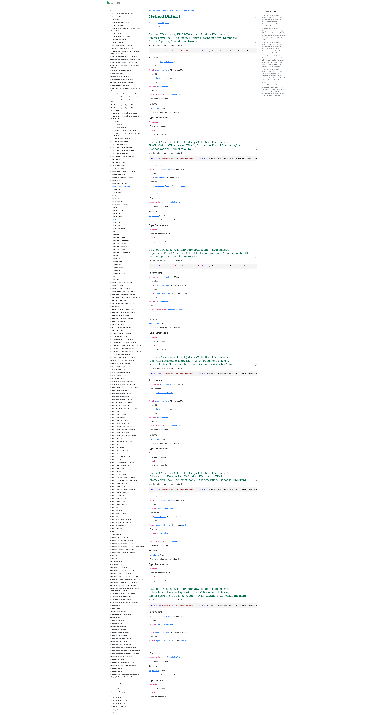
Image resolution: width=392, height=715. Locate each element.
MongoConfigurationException (121, 426)
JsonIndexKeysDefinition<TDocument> (123, 342)
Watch (114, 276)
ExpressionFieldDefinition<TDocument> (124, 56)
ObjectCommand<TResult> (120, 537)
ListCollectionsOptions (118, 369)
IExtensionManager (117, 168)
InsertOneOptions (117, 330)
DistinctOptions (116, 19)
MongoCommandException (120, 423)
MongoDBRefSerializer (118, 447)
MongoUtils (115, 516)
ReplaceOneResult (117, 660)
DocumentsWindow (117, 33)
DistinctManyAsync (118, 228)
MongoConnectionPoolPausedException (124, 435)
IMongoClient (115, 180)
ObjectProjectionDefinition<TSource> (123, 543)
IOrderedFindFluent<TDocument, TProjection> (126, 297)
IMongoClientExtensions (119, 183)
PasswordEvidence (117, 561)
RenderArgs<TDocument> (119, 636)
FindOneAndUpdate (119, 249)
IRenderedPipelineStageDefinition (122, 303)
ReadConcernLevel (117, 621)
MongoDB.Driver (154, 11)
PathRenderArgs (116, 564)
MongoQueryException (118, 498)
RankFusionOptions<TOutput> (121, 615)
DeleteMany (116, 207)
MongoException (116, 459)
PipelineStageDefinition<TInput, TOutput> (124, 576)
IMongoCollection (166, 62)
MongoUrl (114, 507)
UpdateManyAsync (119, 267)
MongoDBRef (115, 444)
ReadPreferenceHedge (119, 627)
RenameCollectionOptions (120, 633)
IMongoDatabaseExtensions (120, 288)
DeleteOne (116, 213)
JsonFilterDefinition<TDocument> (122, 339)
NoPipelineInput (116, 534)
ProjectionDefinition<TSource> (121, 600)
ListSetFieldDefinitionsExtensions (122, 381)
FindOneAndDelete (118, 237)
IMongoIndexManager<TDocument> (123, 291)
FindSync (115, 255)
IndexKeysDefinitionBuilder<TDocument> (124, 312)
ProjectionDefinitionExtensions (121, 596)
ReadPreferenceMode (118, 630)
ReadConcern (115, 618)
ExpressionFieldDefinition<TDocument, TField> (126, 59)
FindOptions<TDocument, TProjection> (123, 130)
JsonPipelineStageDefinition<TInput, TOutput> (126, 345)
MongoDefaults (116, 453)
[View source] (256, 17)
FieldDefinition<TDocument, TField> (122, 80)
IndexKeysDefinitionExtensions (121, 315)
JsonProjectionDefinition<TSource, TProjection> (126, 351)
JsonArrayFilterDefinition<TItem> (122, 333)
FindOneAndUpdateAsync (121, 252)
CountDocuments (118, 201)
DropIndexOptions (117, 42)
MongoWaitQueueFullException (121, 519)
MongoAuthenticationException (121, 402)
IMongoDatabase (117, 285)
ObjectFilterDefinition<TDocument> (122, 540)
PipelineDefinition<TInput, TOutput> (122, 570)
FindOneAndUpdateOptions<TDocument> (125, 113)
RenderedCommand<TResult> (121, 639)
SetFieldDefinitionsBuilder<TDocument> (124, 701)
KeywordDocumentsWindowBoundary (123, 360)
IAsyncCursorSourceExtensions (121, 147)
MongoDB (161, 23)
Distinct (114, 219)
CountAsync (116, 198)
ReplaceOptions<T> (117, 672)
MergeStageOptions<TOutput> (121, 393)
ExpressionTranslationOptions (121, 71)
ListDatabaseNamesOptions (120, 372)
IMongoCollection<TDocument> (121, 282)
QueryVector (115, 606)
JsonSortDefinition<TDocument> (121, 354)
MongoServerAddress (118, 501)
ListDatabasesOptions (118, 375)
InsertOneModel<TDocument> (121, 327)
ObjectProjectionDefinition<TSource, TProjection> (127, 546)
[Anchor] (199, 41)
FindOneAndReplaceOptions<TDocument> (125, 105)
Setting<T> (114, 710)
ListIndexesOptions (117, 378)
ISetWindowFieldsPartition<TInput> (122, 309)
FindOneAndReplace (119, 243)
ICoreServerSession (117, 165)
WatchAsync (116, 279)
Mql (112, 531)
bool (183, 186)
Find (113, 231)
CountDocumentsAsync (120, 204)
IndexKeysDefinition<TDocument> (122, 318)
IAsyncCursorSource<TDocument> (122, 150)
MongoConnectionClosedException (123, 429)
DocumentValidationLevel (119, 25)
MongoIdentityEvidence (119, 474)
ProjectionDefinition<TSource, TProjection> (125, 603)
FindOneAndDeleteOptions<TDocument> (124, 97)
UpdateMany (116, 264)
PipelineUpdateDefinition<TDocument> (124, 582)
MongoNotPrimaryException (120, 492)
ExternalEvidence (117, 74)
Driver (167, 23)
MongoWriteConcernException (121, 522)
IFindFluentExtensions (118, 174)
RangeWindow (116, 609)
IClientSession (115, 159)
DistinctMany (116, 225)
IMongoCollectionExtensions (120, 186)
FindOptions (115, 121)
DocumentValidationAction (120, 22)
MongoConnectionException (120, 432)
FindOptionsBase (117, 124)
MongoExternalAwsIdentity (120, 465)
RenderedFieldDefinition (119, 642)
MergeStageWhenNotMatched (121, 399)
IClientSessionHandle (118, 162)
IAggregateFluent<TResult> (120, 141)
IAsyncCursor (154, 108)
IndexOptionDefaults (118, 321)
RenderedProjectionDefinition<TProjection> (125, 654)
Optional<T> (115, 558)
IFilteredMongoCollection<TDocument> (124, 171)
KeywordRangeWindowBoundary (122, 363)
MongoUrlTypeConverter (119, 513)
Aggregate (116, 189)
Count (114, 195)
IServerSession (116, 306)
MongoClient (115, 411)
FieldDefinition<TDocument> (120, 76)
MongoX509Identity (117, 528)
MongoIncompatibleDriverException (123, 477)
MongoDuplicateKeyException (121, 456)
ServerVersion (115, 695)
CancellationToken (174, 94)
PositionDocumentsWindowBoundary (123, 585)
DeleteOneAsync (118, 216)
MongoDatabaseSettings (119, 450)
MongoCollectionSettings (119, 420)
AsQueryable (116, 192)
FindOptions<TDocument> (119, 127)
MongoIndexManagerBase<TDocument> (124, 480)
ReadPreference (116, 624)
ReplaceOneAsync (118, 261)
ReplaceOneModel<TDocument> (122, 657)
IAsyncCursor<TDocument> (120, 153)
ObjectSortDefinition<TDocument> (122, 549)
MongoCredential (117, 438)
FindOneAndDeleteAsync (120, 240)
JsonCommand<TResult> (119, 336)
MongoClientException (118, 414)
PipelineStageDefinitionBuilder (121, 573)
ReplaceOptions (116, 669)
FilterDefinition (161, 78)
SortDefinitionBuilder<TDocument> (122, 713)
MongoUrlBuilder (116, 510)
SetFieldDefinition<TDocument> (121, 698)
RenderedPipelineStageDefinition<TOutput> (125, 651)
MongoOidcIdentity (117, 495)
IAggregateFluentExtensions (120, 138)
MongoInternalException (119, 483)
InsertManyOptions (117, 324)
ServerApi (114, 686)
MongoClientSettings (118, 417)
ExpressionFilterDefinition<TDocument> (124, 62)
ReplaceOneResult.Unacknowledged (123, 666)
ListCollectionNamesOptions (120, 366)
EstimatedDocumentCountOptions (122, 48)
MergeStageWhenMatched (120, 396)
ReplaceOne (116, 258)
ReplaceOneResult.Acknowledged (122, 663)
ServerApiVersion (117, 689)
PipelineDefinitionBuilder (119, 567)
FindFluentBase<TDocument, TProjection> (124, 94)
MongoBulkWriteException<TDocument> (124, 408)
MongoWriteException (118, 525)
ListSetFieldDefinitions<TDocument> (123, 384)
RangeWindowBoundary (119, 611)
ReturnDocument (116, 680)
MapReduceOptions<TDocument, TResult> (125, 387)
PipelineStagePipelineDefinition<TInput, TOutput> (127, 579)
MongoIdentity (116, 471)
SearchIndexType (117, 683)
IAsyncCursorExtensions (119, 144)
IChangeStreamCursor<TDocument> (123, 156)
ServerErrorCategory (118, 692)
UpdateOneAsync (118, 273)
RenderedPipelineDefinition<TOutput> (123, 648)
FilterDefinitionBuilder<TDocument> (122, 83)
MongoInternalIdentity (118, 486)
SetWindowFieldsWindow (119, 707)
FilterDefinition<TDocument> (120, 86)
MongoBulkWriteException (120, 405)
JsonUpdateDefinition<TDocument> (123, 357)
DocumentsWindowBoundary (121, 36)
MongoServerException (119, 504)
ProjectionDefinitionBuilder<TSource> (123, 594)
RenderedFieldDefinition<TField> (121, 645)
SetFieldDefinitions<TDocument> (121, 704)
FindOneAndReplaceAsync (121, 246)
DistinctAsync (117, 222)
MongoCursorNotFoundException (122, 441)
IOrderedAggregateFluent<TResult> (123, 294)
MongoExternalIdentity (118, 468)
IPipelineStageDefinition (119, 300)
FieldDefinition (160, 178)
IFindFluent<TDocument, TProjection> (123, 177)
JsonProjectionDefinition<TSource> (122, 348)
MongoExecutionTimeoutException (122, 462)
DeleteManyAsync (118, 210)
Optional (114, 555)
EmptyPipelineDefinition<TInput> (121, 45)
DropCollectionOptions (118, 39)
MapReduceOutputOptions (120, 390)
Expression (158, 70)
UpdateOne (116, 270)
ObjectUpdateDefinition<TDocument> (123, 552)
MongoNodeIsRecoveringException (123, 489)
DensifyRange (116, 16)
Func (166, 70)
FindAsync (115, 234)
